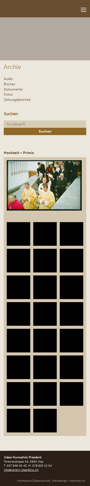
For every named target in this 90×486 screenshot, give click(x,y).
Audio (8, 78)
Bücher (9, 84)
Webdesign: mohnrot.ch (68, 480)
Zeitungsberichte (17, 99)
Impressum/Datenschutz (33, 480)
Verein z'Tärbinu (31, 7)
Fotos (8, 94)
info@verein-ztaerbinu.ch (21, 470)
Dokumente (13, 89)
